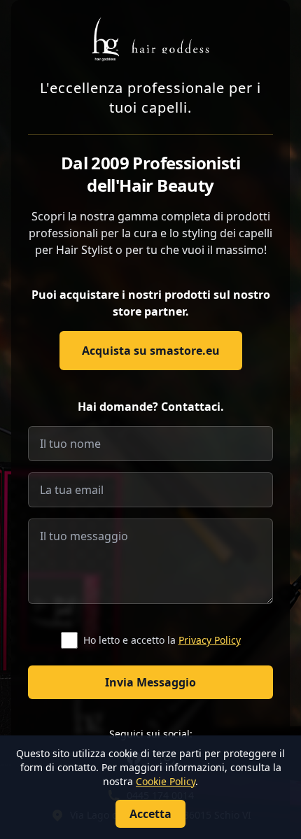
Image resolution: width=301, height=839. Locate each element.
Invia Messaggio (150, 682)
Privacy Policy (209, 640)
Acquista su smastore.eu (151, 350)
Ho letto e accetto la (162, 640)
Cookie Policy (165, 781)
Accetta (151, 814)
